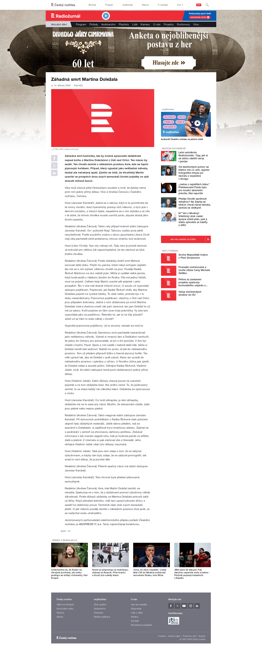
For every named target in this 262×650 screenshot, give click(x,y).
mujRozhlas (127, 5)
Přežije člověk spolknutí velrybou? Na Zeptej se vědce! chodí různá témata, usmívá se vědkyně (194, 203)
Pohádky (167, 122)
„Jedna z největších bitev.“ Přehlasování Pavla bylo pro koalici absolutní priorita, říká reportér (194, 189)
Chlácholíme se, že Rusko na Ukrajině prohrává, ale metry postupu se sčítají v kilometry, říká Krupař (69, 574)
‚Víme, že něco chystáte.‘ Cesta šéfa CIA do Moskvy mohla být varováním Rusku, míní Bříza (149, 573)
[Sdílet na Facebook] (54, 158)
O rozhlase (163, 5)
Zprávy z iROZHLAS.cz (64, 540)
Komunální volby (65, 608)
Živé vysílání (168, 127)
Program (109, 5)
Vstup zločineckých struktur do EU (189, 293)
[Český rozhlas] (63, 5)
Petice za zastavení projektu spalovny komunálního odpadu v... (193, 282)
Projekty (169, 24)
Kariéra (134, 617)
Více (197, 24)
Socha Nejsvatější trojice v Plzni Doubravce (193, 256)
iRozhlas (92, 5)
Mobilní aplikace (102, 617)
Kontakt (135, 621)
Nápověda (136, 608)
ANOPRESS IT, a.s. (90, 524)
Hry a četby (168, 117)
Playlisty (124, 24)
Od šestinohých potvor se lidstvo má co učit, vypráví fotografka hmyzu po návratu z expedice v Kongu (193, 172)
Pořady (94, 24)
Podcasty (98, 612)
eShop (60, 617)
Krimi (181, 117)
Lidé (134, 24)
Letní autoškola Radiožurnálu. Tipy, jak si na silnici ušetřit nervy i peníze (193, 157)
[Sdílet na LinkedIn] (54, 173)
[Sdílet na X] (54, 165)
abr (69, 531)
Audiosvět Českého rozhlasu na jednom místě (182, 139)
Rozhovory (183, 24)
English (202, 636)
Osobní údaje (174, 636)
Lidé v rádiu (137, 612)
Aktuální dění (59, 24)
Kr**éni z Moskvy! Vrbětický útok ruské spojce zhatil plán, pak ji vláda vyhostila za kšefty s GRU (192, 219)
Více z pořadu (170, 251)
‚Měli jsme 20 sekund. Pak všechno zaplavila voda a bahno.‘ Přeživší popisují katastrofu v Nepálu (192, 574)
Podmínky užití (189, 636)
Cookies (161, 636)
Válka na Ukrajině (65, 604)
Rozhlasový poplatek (141, 625)
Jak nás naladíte (139, 604)
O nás (156, 24)
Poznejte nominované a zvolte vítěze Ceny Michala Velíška (194, 270)
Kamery (145, 24)
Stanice (145, 5)
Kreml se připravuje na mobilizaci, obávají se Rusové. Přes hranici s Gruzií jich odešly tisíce (110, 573)
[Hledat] (207, 5)
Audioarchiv (108, 24)
